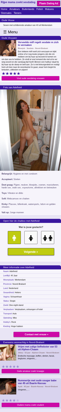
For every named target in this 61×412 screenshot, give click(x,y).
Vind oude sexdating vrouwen (30, 78)
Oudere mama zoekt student (30, 405)
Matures (49, 9)
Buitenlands (28, 9)
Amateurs (14, 9)
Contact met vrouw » (36, 334)
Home (4, 9)
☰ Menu (10, 32)
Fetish (39, 9)
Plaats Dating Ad (48, 3)
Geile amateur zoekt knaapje (30, 371)
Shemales (6, 13)
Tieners (17, 13)
